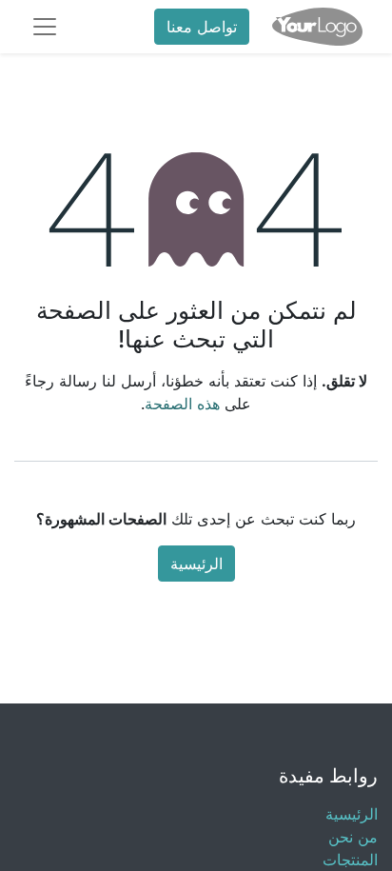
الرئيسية (196, 563)
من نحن (353, 836)
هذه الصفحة (182, 403)
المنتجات (350, 859)
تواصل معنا (202, 26)
